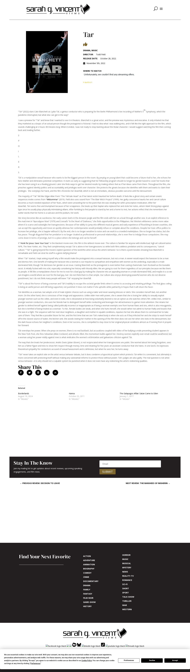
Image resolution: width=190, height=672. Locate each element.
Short (125, 589)
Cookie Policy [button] (87, 661)
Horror (126, 555)
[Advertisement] (95, 433)
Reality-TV (128, 576)
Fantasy (87, 594)
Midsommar (52, 199)
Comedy (87, 573)
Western (127, 609)
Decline (152, 660)
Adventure (89, 560)
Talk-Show (128, 597)
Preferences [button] (35, 663)
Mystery (126, 568)
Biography (88, 569)
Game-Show (89, 602)
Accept (175, 660)
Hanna (72, 393)
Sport (125, 593)
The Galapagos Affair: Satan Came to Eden (139, 393)
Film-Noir (88, 598)
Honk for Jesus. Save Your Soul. (35, 243)
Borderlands (23, 393)
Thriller (126, 601)
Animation (89, 565)
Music (125, 559)
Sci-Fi (125, 584)
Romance (127, 580)
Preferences (129, 660)
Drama (86, 585)
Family (86, 590)
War (124, 605)
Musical (126, 563)
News (125, 572)
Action (87, 556)
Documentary (90, 581)
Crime (86, 577)
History (87, 606)
